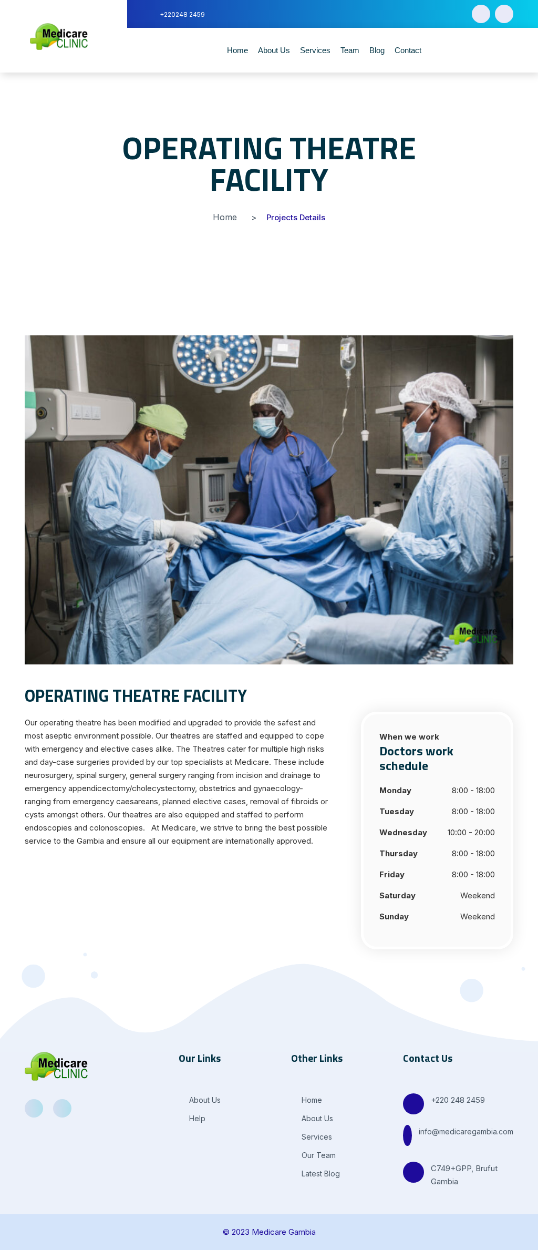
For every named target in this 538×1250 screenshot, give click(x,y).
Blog (377, 50)
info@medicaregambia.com (466, 1131)
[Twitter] (504, 14)
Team (349, 50)
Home (237, 50)
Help (196, 1118)
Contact (408, 50)
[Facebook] (481, 14)
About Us (274, 50)
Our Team (317, 1155)
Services (315, 50)
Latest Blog (319, 1173)
